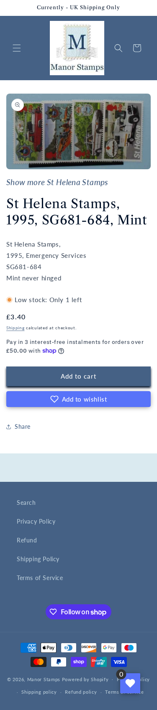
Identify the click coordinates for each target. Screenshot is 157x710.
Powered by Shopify (85, 679)
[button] (17, 48)
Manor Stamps (43, 679)
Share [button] (23, 426)
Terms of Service (40, 577)
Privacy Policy (36, 521)
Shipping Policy (38, 558)
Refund (27, 540)
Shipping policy (39, 692)
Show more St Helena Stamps (57, 182)
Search (26, 502)
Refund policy (81, 692)
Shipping (15, 327)
